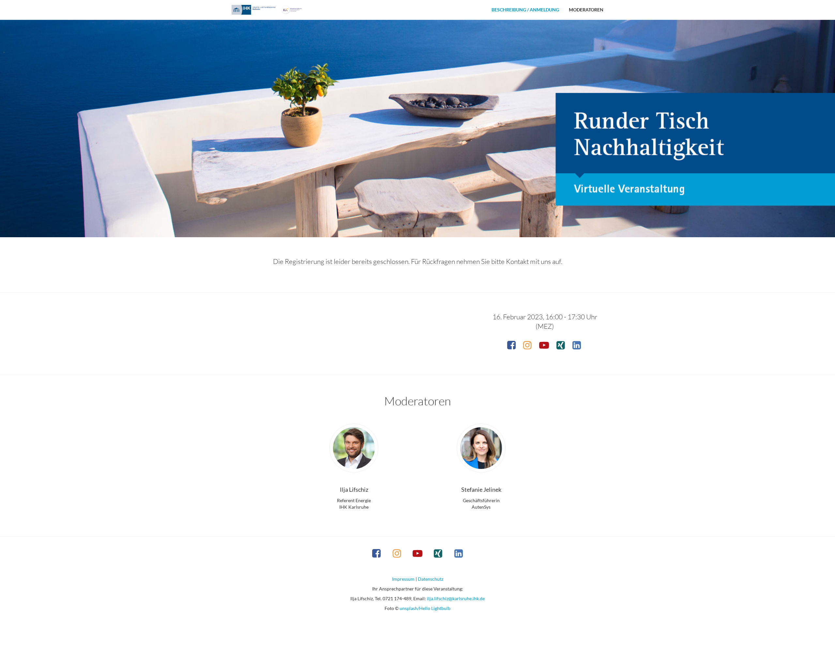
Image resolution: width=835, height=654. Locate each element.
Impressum (403, 579)
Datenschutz (430, 579)
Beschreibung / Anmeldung (525, 9)
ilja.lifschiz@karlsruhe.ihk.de (456, 598)
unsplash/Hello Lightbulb (425, 608)
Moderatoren (586, 9)
